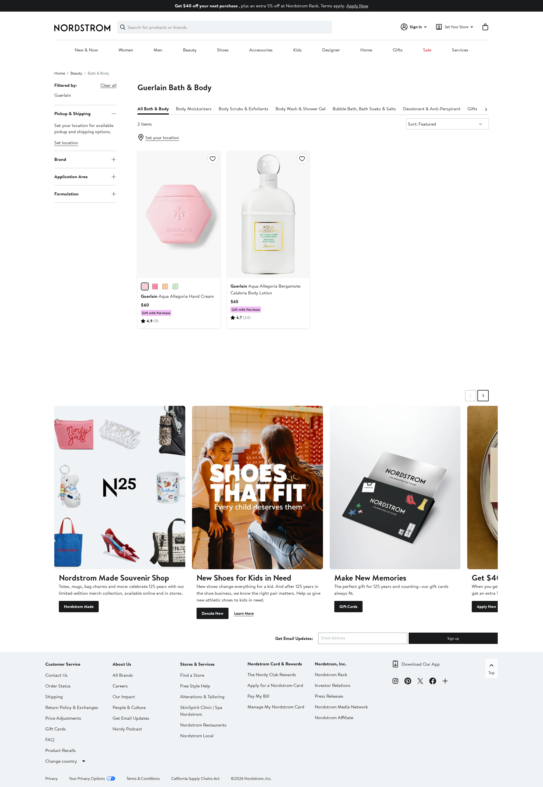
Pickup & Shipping (72, 113)
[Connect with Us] (445, 682)
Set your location (162, 137)
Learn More (244, 613)
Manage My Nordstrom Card (275, 707)
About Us (122, 664)
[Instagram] (395, 682)
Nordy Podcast (127, 729)
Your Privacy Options (87, 778)
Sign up (453, 638)
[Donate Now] (257, 487)
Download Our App (421, 664)
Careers (120, 686)
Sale (427, 50)
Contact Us (56, 675)
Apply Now (357, 6)
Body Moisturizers (194, 108)
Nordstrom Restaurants (203, 725)
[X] (420, 682)
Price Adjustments (63, 718)
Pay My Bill (258, 696)
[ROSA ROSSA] (145, 286)
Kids (297, 50)
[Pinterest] (407, 682)
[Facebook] (432, 682)
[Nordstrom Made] (119, 487)
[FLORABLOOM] (155, 286)
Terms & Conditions (143, 778)
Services (460, 50)
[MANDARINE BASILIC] (165, 286)
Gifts (398, 50)
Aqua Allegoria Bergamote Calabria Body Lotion (265, 289)
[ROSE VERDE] (175, 286)
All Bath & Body (153, 108)
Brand (60, 159)
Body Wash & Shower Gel (300, 108)
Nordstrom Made (79, 606)
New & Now (86, 50)
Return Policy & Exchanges (71, 707)
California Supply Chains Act (195, 778)
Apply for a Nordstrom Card (275, 685)
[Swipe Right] (483, 395)
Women (125, 50)
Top (491, 673)
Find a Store (192, 675)
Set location (66, 142)
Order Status (58, 686)
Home (366, 50)
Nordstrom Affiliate (334, 717)
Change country (61, 761)
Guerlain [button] (62, 95)
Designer (331, 50)
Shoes (223, 50)
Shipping (54, 696)
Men (158, 50)
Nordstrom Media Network (341, 707)
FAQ (49, 739)
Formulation (66, 194)
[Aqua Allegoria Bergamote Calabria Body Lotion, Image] (268, 214)
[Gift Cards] (395, 487)
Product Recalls (60, 750)
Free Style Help (195, 686)
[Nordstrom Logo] (82, 27)
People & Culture (129, 707)
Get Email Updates (131, 718)
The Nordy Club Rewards (271, 674)
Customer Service (62, 664)
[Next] (486, 109)
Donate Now (212, 613)
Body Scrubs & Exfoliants (243, 108)
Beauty (190, 50)
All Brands (123, 675)
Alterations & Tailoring (202, 696)
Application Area (71, 176)
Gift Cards (348, 606)
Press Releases (329, 696)
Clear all (108, 85)
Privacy (51, 778)
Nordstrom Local (197, 735)
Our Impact (124, 696)
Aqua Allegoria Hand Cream (177, 296)
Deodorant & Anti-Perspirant (431, 108)
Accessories (261, 50)
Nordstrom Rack (331, 674)
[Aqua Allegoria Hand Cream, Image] (178, 214)
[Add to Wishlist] (212, 158)
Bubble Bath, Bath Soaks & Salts (364, 108)
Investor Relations (332, 685)
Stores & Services (197, 664)
